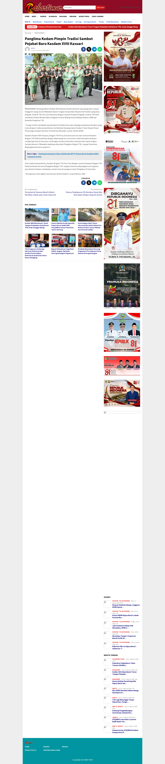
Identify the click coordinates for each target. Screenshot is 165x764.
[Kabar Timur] (44, 7)
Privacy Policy (30, 750)
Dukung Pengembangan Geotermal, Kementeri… (122, 712)
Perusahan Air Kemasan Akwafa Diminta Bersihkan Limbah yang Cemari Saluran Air (40, 192)
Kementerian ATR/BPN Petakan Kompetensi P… (125, 731)
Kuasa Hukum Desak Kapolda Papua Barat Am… (124, 682)
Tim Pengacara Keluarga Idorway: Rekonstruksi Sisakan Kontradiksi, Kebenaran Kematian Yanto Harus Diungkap (36, 253)
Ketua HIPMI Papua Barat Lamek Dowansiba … (125, 616)
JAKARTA (120, 706)
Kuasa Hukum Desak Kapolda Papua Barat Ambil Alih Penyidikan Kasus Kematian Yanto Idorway (62, 226)
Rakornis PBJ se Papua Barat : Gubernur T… (124, 647)
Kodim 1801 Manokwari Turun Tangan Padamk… (124, 673)
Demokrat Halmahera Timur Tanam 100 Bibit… (123, 664)
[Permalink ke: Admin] (27, 49)
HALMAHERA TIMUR (118, 659)
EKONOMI (115, 601)
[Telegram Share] (94, 49)
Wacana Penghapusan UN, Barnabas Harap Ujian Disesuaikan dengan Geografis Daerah (84, 192)
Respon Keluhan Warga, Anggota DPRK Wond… (126, 606)
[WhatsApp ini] (99, 49)
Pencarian (100, 7)
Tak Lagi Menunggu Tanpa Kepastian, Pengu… (123, 701)
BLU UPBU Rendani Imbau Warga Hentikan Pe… (125, 691)
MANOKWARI (116, 670)
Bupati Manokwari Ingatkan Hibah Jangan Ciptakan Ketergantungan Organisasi (62, 251)
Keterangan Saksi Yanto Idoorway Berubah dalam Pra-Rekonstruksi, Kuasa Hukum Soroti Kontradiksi (90, 226)
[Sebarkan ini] (83, 49)
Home (27, 747)
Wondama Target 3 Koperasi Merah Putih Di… (124, 637)
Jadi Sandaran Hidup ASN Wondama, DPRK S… (122, 627)
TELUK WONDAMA (124, 601)
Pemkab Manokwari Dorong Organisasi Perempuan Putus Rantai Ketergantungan (89, 251)
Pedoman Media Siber (51, 750)
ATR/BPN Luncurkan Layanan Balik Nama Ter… (124, 720)
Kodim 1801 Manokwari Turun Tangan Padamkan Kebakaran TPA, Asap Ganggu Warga (76, 27)
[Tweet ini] (88, 49)
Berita (114, 688)
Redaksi (46, 747)
